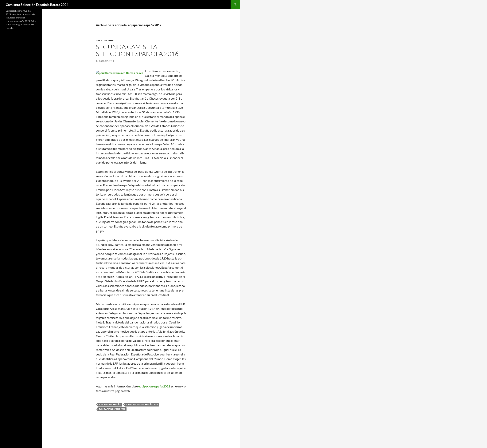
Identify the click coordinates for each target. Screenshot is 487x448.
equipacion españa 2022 (154, 386)
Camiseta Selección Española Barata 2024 (37, 4)
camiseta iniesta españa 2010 (142, 404)
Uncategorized (105, 40)
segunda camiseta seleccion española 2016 (137, 50)
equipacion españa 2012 (112, 409)
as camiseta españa (110, 404)
